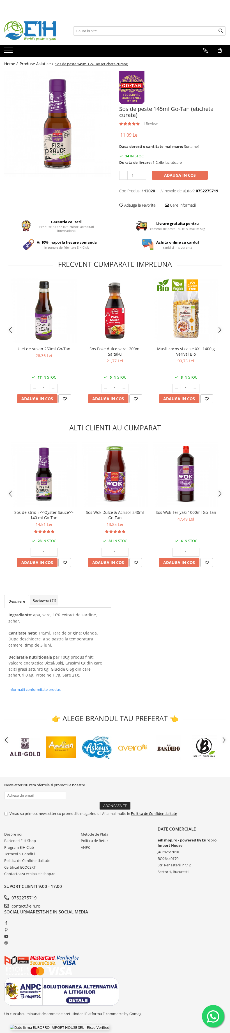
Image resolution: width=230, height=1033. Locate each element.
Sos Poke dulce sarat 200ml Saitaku (115, 351)
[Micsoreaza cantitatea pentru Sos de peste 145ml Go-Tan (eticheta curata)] (123, 175)
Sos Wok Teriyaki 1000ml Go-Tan (186, 512)
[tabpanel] (57, 124)
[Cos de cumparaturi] (220, 50)
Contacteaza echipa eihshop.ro (30, 873)
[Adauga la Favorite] (64, 398)
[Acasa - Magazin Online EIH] (32, 31)
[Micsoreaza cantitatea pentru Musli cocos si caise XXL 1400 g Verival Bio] (177, 388)
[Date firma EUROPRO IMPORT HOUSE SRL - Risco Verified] (59, 1027)
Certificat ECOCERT (20, 867)
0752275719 (23, 898)
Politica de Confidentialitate (154, 813)
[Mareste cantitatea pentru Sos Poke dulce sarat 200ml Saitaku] (124, 388)
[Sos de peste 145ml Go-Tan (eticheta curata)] (57, 124)
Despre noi (13, 834)
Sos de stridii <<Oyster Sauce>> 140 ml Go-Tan (43, 515)
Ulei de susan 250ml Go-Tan (44, 348)
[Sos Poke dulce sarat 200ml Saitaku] (115, 310)
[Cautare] (221, 31)
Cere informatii (182, 205)
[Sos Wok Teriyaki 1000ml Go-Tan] (186, 474)
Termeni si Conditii (19, 853)
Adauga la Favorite (139, 205)
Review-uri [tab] (44, 600)
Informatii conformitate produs (34, 689)
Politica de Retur (94, 840)
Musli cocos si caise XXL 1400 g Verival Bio (186, 351)
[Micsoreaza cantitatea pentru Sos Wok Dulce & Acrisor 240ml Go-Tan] (106, 552)
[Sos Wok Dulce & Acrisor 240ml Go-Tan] (115, 474)
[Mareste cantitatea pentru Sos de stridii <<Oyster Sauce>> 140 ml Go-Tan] (53, 552)
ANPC (85, 847)
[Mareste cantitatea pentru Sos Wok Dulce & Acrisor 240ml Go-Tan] (124, 552)
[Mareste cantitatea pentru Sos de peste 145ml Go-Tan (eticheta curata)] (142, 175)
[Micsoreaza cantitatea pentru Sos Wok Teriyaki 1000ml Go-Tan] (177, 552)
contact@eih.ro (25, 906)
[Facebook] (6, 922)
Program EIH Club (19, 847)
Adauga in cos (180, 175)
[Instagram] (6, 942)
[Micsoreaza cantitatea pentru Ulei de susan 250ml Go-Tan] (35, 388)
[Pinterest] (6, 929)
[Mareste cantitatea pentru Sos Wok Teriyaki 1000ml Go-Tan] (195, 552)
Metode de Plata (94, 834)
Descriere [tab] (16, 601)
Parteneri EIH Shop (20, 840)
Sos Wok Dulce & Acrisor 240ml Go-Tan (115, 515)
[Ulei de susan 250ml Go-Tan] (44, 310)
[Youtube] (6, 936)
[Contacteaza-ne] (205, 50)
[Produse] (9, 52)
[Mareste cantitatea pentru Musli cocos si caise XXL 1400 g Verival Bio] (195, 388)
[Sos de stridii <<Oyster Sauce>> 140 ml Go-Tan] (44, 474)
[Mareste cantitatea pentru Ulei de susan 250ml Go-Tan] (53, 388)
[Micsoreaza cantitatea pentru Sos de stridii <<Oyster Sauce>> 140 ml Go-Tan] (35, 552)
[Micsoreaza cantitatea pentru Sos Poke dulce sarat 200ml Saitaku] (106, 388)
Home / (11, 63)
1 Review (150, 123)
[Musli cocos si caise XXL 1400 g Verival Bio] (186, 310)
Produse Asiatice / (37, 63)
